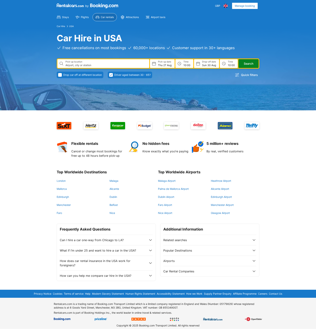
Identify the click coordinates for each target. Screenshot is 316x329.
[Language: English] (225, 6)
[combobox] (105, 65)
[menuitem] (63, 17)
